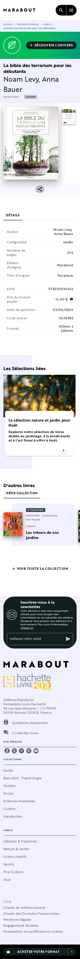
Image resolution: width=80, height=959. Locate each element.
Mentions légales (17, 919)
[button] (51, 45)
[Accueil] (21, 10)
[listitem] (7, 750)
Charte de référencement (24, 907)
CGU (7, 901)
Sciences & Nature (28, 24)
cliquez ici (26, 628)
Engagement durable (20, 925)
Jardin (47, 24)
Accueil (8, 24)
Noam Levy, (22, 79)
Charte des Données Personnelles (31, 913)
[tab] (12, 215)
